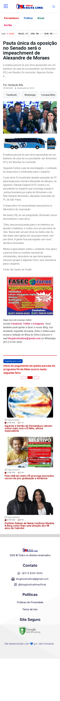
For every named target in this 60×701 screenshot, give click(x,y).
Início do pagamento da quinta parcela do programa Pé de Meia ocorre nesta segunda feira (29, 369)
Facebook (11, 94)
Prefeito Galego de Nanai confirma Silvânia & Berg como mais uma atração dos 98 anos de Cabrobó (29, 526)
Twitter (26, 323)
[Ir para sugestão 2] (30, 377)
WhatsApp (30, 94)
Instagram (38, 323)
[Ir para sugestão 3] (36, 377)
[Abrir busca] (54, 6)
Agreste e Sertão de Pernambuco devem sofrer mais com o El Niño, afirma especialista (28, 428)
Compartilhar (48, 94)
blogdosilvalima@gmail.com (24, 338)
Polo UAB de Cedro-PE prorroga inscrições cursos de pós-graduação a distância (29, 477)
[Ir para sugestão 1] (23, 377)
